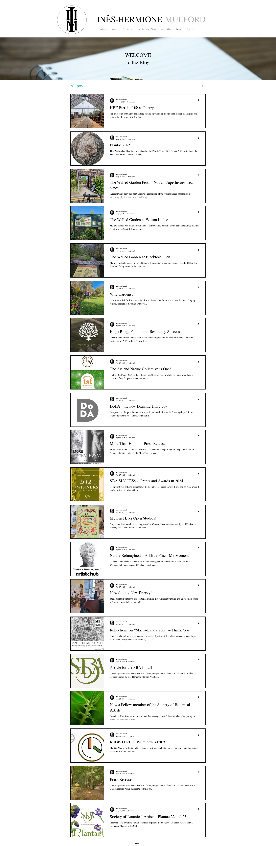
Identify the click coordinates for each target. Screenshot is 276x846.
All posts (77, 85)
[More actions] (199, 100)
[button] (202, 85)
